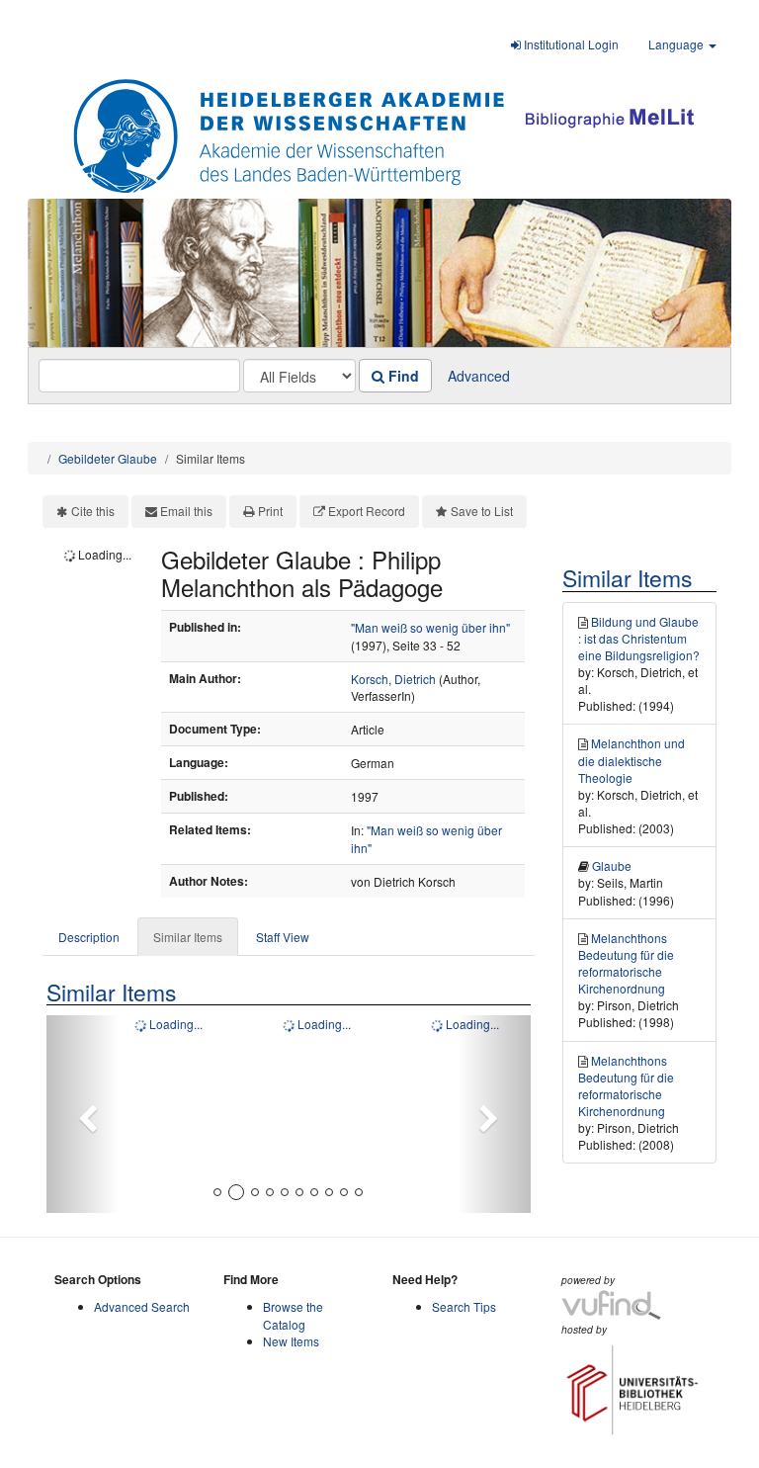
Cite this (93, 510)
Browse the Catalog (293, 1315)
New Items (291, 1341)
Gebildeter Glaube (107, 458)
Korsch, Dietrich (393, 678)
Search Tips (464, 1306)
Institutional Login (570, 44)
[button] (82, 1114)
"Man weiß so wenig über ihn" (430, 627)
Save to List (482, 510)
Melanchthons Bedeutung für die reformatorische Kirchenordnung (626, 962)
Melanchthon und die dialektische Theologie (631, 759)
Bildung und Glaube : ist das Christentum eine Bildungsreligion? (639, 638)
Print (270, 510)
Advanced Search (142, 1306)
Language (677, 44)
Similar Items (187, 936)
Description (89, 936)
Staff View (282, 936)
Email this (186, 510)
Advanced (479, 376)
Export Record (366, 510)
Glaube (612, 865)
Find (401, 376)
